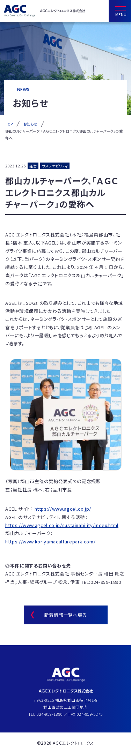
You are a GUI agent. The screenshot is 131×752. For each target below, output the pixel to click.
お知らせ (30, 124)
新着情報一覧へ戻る (65, 614)
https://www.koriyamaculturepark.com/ (50, 541)
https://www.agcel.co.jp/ (63, 508)
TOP (9, 124)
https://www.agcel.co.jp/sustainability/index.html (61, 525)
